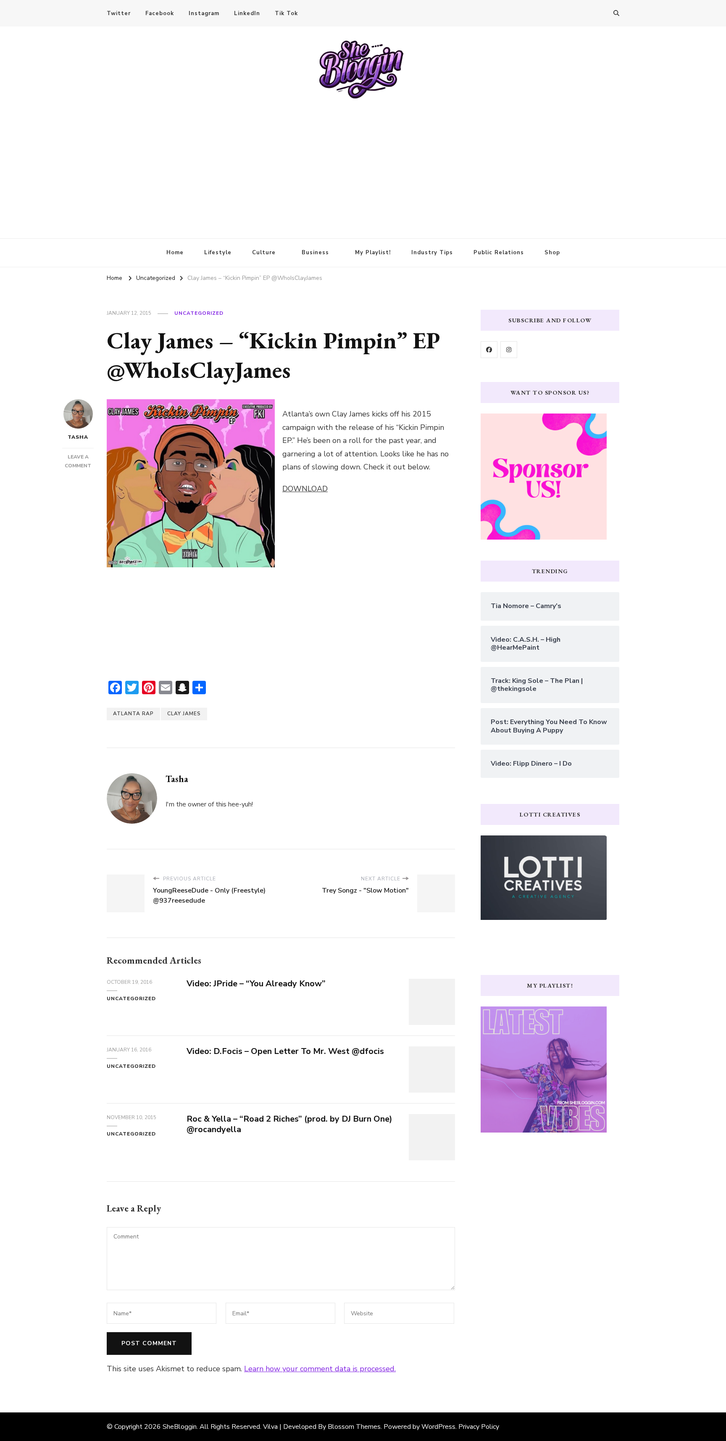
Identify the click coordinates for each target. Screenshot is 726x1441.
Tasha (78, 437)
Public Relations (498, 252)
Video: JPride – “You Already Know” (256, 983)
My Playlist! (373, 252)
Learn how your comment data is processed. (320, 1369)
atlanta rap (133, 713)
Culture (264, 252)
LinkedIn (247, 13)
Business (315, 252)
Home (175, 252)
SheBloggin (180, 1426)
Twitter (119, 13)
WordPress (438, 1426)
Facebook (159, 13)
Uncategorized (199, 313)
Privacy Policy (478, 1426)
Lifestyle (217, 252)
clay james (184, 713)
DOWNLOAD (305, 489)
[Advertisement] (363, 162)
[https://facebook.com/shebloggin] (489, 349)
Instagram (204, 13)
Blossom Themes (354, 1426)
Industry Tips (432, 252)
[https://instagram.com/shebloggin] (508, 349)
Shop (552, 252)
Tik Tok (286, 13)
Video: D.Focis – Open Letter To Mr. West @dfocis (285, 1051)
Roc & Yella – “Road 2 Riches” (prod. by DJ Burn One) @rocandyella (289, 1124)
